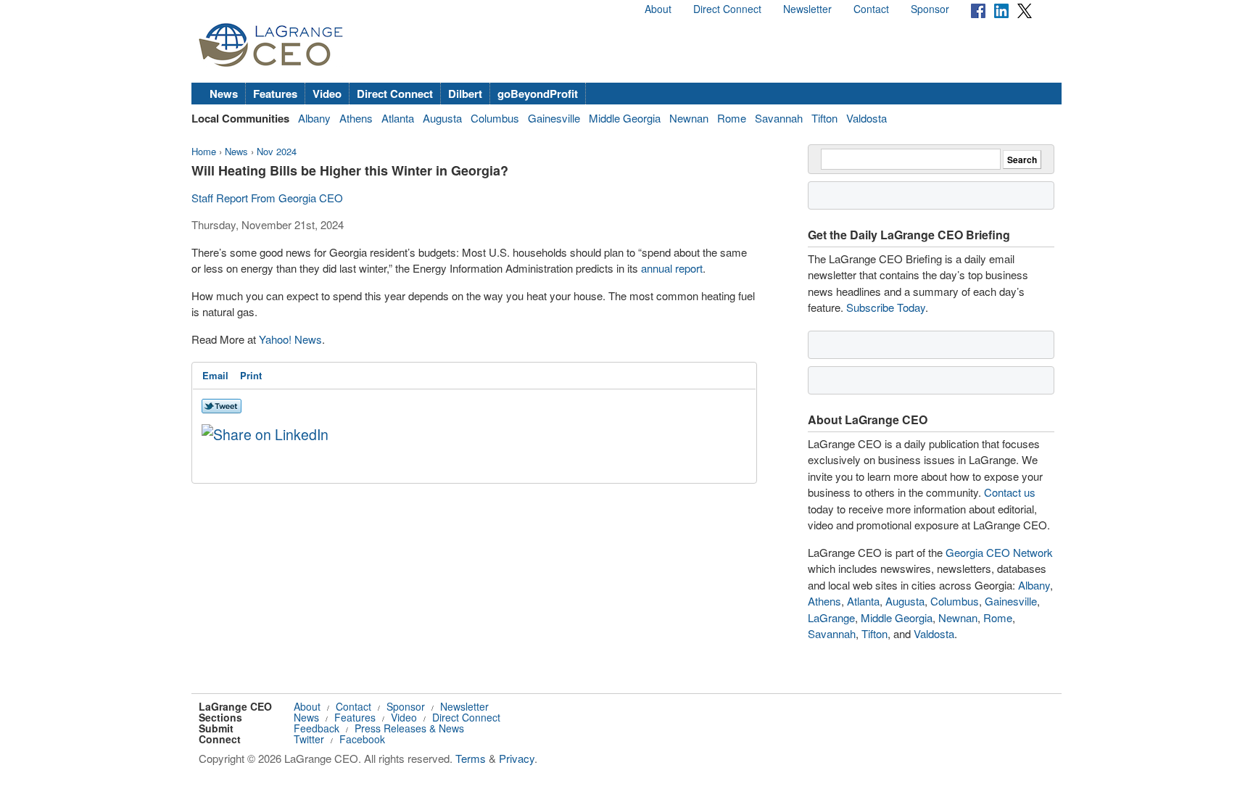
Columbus (495, 117)
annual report (672, 268)
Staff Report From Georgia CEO (267, 197)
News (224, 94)
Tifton (824, 117)
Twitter (309, 739)
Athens (356, 117)
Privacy (516, 758)
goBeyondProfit (537, 94)
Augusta (442, 117)
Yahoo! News (290, 339)
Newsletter (807, 8)
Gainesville (554, 117)
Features (275, 94)
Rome (731, 117)
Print (251, 375)
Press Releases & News (409, 728)
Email (215, 375)
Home (203, 151)
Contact (871, 8)
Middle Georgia (625, 117)
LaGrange (831, 617)
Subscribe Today (885, 307)
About (658, 8)
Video (327, 94)
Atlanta (397, 117)
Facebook (362, 739)
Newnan (688, 117)
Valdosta (866, 117)
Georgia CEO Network (999, 552)
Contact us (1009, 492)
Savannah (779, 117)
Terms (470, 758)
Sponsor (930, 8)
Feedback (316, 728)
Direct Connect (727, 8)
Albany (314, 117)
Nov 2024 (277, 151)
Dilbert (465, 94)
